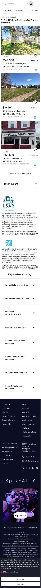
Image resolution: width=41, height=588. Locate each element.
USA (12, 173)
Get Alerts (34, 11)
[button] (20, 184)
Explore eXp (6, 404)
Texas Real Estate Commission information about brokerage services (20, 546)
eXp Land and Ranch (29, 432)
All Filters (8, 11)
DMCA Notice (20, 532)
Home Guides (6, 424)
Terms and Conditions (9, 443)
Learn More (30, 556)
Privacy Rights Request (10, 447)
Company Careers (8, 420)
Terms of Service (19, 536)
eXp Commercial (28, 424)
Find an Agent (7, 408)
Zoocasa (25, 408)
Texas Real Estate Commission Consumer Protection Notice (20, 548)
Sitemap (5, 463)
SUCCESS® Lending (29, 416)
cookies (8, 560)
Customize (20, 584)
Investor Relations (8, 416)
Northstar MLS (7, 251)
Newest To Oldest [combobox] (21, 11)
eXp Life (25, 404)
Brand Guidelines (8, 459)
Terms (7, 568)
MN (18, 173)
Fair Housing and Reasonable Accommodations (20, 539)
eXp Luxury (26, 428)
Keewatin (26, 173)
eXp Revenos (27, 420)
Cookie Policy (6, 455)
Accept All (20, 579)
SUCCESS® (26, 412)
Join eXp (5, 412)
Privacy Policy (7, 451)
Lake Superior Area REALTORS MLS (15, 215)
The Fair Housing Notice (29, 552)
